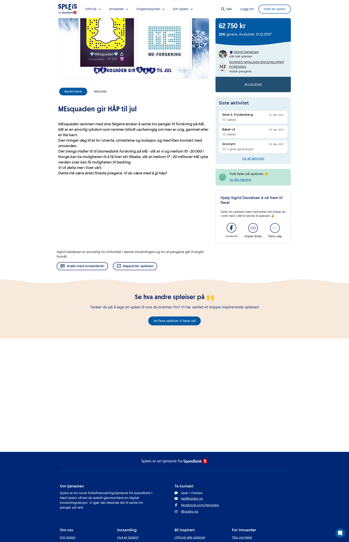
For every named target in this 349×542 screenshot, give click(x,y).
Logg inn (247, 9)
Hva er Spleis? (128, 537)
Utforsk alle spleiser (189, 537)
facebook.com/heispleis (200, 505)
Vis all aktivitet (253, 158)
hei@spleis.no (192, 499)
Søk (229, 9)
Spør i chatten (192, 493)
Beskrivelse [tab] (73, 91)
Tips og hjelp (242, 537)
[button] (340, 533)
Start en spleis (275, 9)
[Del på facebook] (231, 228)
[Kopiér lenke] (253, 228)
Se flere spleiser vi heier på (174, 321)
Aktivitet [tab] (100, 91)
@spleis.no (189, 512)
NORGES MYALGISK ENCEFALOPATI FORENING (256, 64)
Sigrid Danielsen (246, 52)
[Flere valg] (275, 228)
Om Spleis (68, 537)
